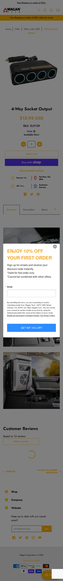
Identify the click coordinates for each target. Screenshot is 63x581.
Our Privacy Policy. (47, 315)
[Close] (57, 246)
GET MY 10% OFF (31, 328)
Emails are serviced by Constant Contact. (23, 315)
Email (9, 287)
